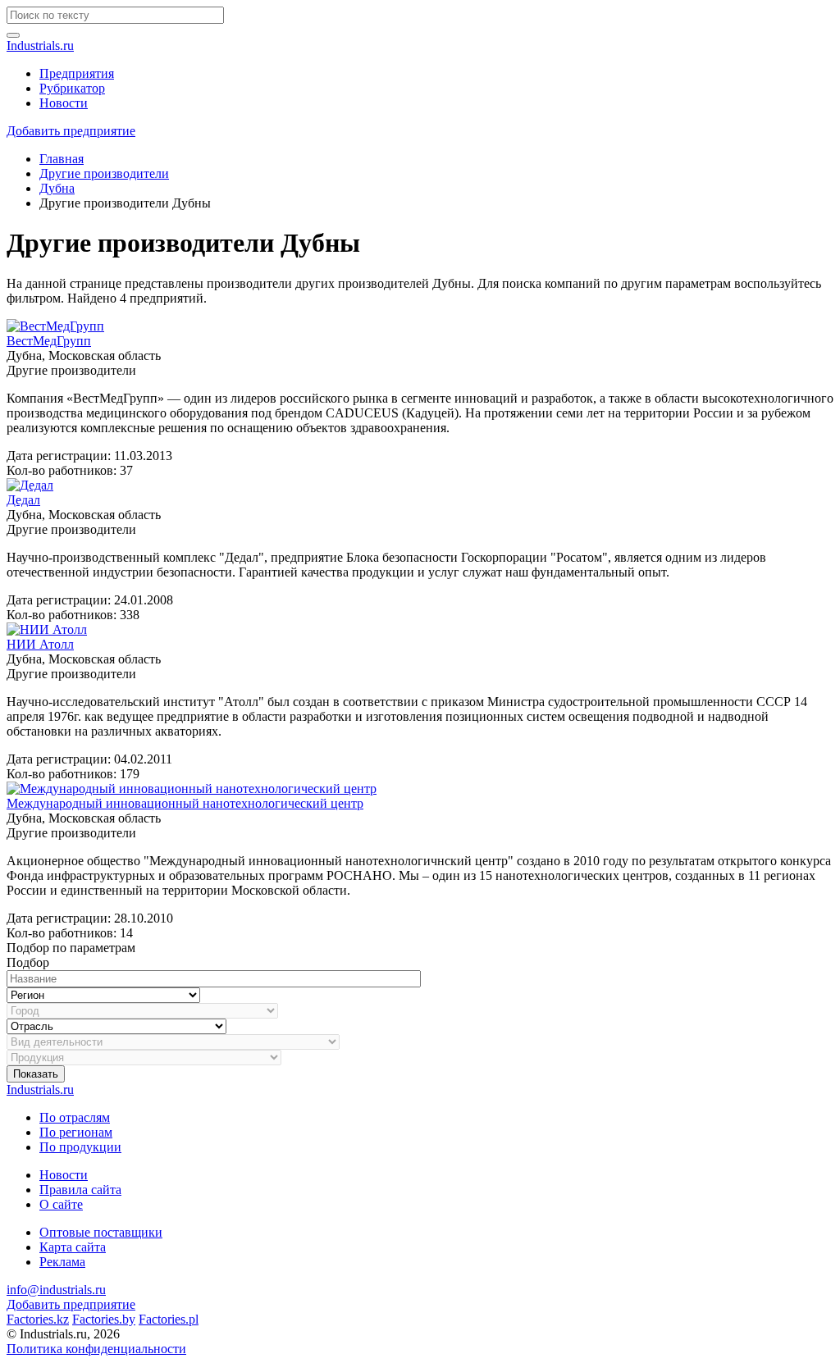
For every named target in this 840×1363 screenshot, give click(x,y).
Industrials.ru (40, 45)
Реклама (62, 1262)
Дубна (57, 188)
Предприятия (76, 73)
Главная (61, 159)
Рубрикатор (72, 88)
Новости (63, 103)
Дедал (23, 500)
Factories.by (103, 1319)
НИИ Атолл (40, 644)
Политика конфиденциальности (96, 1349)
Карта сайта (72, 1247)
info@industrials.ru (56, 1290)
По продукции (80, 1147)
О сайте (61, 1204)
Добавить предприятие (71, 131)
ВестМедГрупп (49, 341)
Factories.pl (169, 1319)
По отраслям (74, 1117)
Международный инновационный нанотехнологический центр (185, 803)
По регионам (75, 1132)
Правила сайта (80, 1190)
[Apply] (13, 35)
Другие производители (104, 173)
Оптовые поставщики (100, 1232)
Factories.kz (38, 1319)
